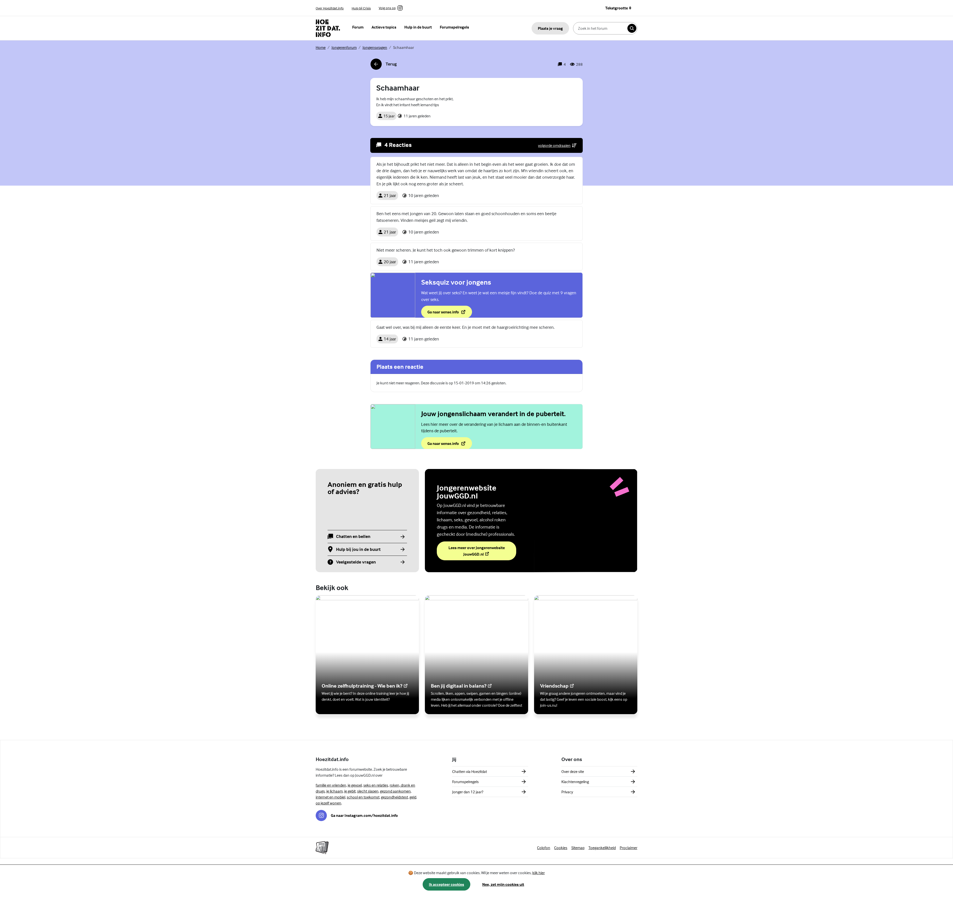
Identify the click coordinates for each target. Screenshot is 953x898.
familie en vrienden (331, 785)
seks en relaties (375, 785)
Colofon (543, 847)
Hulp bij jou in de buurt (358, 549)
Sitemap (577, 847)
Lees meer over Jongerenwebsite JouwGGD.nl (477, 551)
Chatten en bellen (353, 536)
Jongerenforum (344, 47)
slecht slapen (367, 791)
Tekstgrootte (616, 7)
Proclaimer (628, 847)
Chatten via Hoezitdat (469, 771)
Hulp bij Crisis (361, 8)
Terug (383, 65)
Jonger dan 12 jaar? (467, 791)
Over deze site (572, 771)
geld (412, 797)
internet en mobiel (330, 797)
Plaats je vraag (550, 28)
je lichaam (334, 791)
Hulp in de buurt (418, 27)
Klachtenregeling (575, 781)
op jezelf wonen (328, 802)
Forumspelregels (454, 27)
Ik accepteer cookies (446, 884)
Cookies (560, 847)
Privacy (567, 791)
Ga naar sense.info (449, 313)
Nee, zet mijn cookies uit (503, 884)
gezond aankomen (395, 791)
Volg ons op (387, 8)
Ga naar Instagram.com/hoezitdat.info (364, 815)
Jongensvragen (375, 47)
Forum (358, 27)
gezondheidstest (394, 797)
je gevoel (355, 785)
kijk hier (538, 872)
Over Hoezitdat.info (330, 8)
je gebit (350, 791)
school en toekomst (363, 797)
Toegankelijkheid (602, 847)
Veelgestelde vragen (356, 562)
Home (321, 47)
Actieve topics (384, 27)
